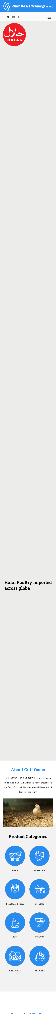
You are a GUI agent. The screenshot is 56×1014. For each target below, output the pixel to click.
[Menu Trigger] (49, 18)
